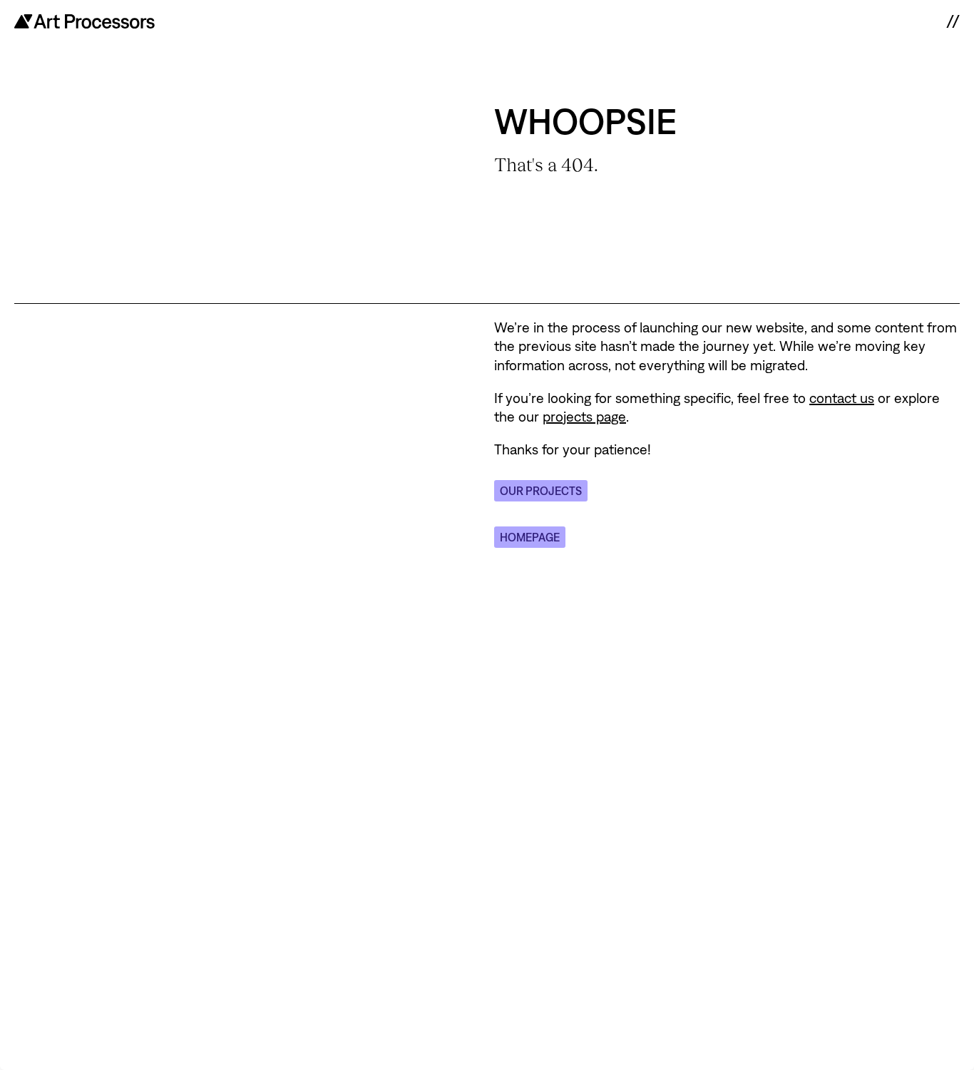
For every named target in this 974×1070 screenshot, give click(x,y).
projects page (584, 416)
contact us (841, 397)
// (952, 21)
